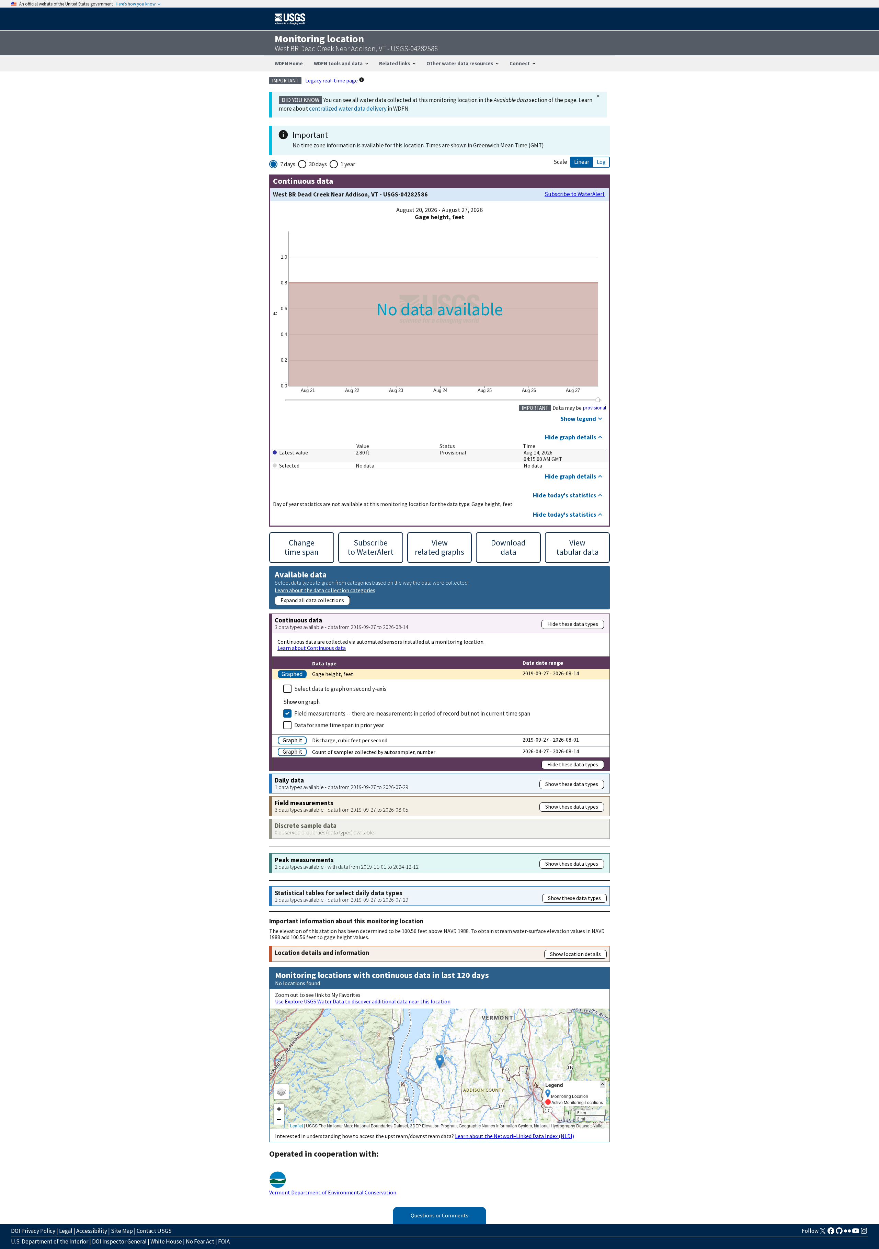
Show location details (575, 953)
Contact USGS (154, 1231)
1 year (348, 164)
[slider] (598, 399)
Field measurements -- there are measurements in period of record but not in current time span (412, 713)
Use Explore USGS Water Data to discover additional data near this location (362, 1001)
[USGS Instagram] (864, 1233)
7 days (287, 164)
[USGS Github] (839, 1233)
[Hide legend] (602, 1084)
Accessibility (91, 1231)
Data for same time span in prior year (339, 725)
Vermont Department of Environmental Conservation (332, 1192)
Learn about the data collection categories (325, 590)
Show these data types (571, 783)
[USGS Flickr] (847, 1233)
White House (166, 1241)
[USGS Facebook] (831, 1233)
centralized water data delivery (348, 108)
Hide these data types (572, 623)
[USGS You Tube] (856, 1233)
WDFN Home (289, 63)
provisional (594, 408)
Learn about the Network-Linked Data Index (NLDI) (514, 1136)
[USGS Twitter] (823, 1233)
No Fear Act (200, 1241)
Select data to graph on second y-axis (340, 689)
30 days (318, 164)
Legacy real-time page (331, 80)
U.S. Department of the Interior (49, 1241)
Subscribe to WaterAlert (575, 194)
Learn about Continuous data (311, 647)
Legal (65, 1231)
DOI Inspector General (119, 1241)
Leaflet (296, 1125)
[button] (439, 1062)
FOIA (224, 1241)
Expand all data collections (312, 600)
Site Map (122, 1231)
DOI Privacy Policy (33, 1231)
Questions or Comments (439, 1215)
